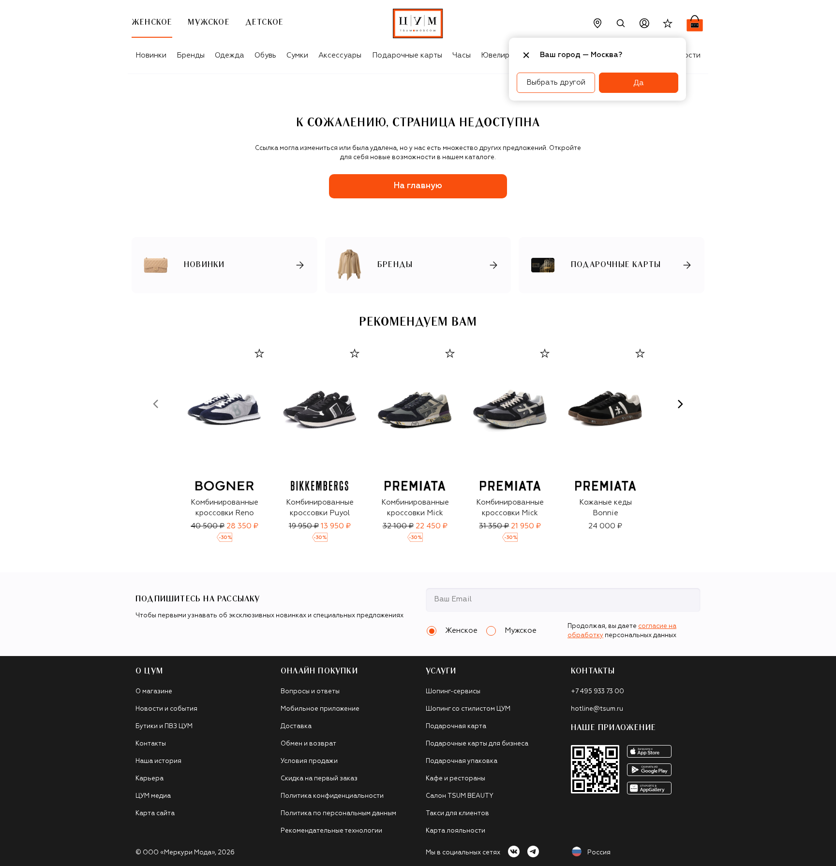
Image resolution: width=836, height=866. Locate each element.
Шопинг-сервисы (453, 691)
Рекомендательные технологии (331, 831)
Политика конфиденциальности (332, 796)
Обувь (265, 55)
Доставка (296, 726)
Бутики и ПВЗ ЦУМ (164, 726)
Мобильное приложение (320, 709)
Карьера (149, 779)
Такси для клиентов (457, 813)
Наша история (158, 761)
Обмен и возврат (308, 744)
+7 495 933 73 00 (597, 691)
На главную (418, 186)
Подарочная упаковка (461, 761)
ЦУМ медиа (153, 796)
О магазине (153, 691)
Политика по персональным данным (338, 813)
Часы (461, 55)
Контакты (150, 744)
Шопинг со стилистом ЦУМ (468, 709)
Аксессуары (339, 55)
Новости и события (166, 709)
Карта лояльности (455, 831)
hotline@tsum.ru (597, 709)
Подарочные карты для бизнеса (477, 744)
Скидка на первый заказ (319, 779)
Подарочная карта (456, 726)
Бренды (191, 55)
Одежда (229, 55)
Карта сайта (155, 813)
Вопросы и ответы (310, 691)
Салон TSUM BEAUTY (459, 796)
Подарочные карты (407, 55)
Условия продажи (309, 761)
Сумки (297, 55)
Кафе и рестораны (455, 779)
